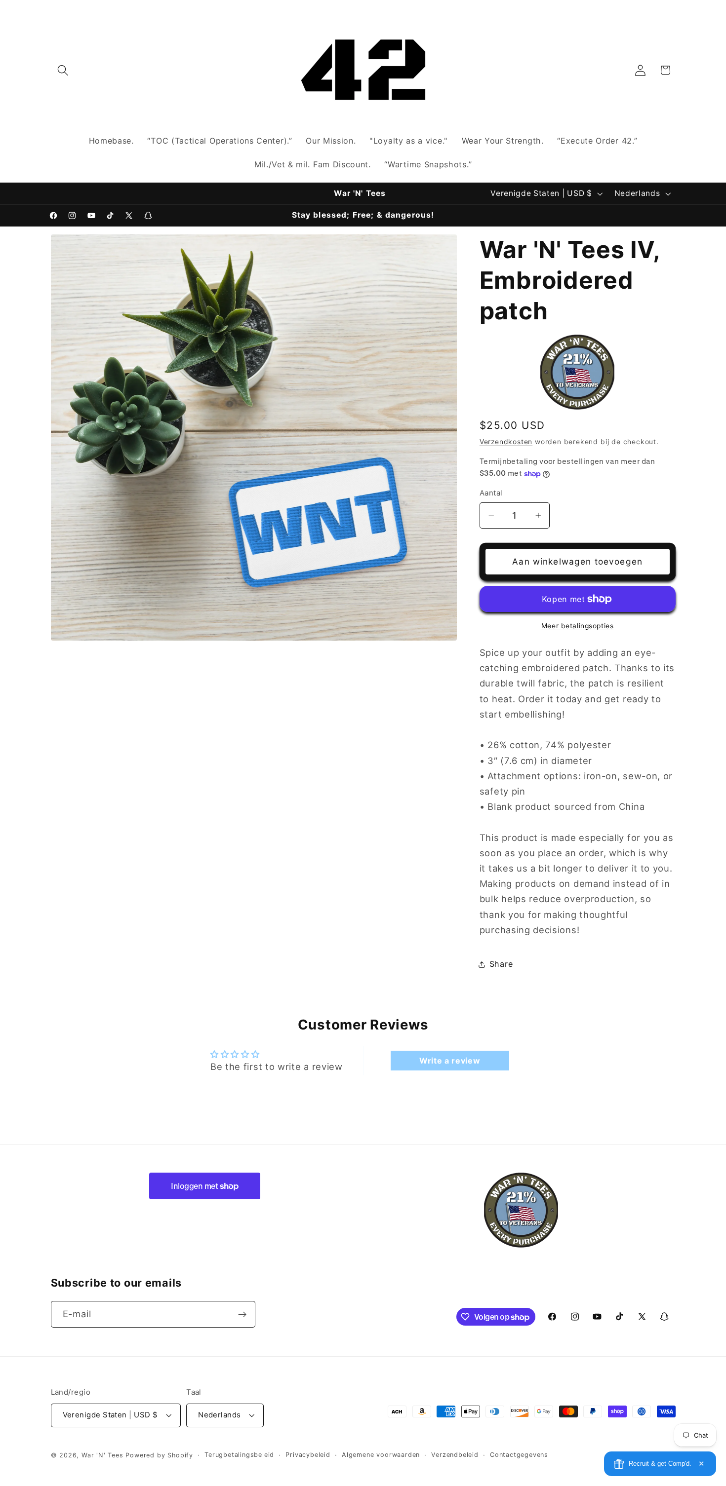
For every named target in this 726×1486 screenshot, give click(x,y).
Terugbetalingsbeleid (239, 1454)
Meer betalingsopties (577, 626)
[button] (63, 70)
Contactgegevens (519, 1454)
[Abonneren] (242, 1314)
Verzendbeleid (454, 1454)
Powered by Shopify (159, 1455)
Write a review (450, 1061)
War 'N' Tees (102, 1455)
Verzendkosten (506, 442)
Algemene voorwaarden (381, 1454)
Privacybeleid (307, 1454)
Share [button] (501, 964)
